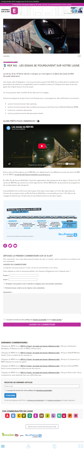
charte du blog (56, 320)
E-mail (5, 279)
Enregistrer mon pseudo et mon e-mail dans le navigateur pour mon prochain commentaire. (34, 284)
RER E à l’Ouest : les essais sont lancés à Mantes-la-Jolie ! (40, 346)
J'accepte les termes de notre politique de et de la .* (34, 320)
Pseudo (6, 275)
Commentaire (7, 292)
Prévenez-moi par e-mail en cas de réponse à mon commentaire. (25, 288)
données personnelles (39, 320)
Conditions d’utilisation (54, 400)
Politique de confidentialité (36, 400)
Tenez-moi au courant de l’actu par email (42, 427)
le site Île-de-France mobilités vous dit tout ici (32, 174)
